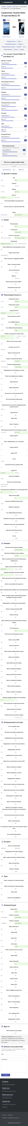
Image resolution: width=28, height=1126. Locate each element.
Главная (3, 6)
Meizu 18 (3, 66)
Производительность (10, 44)
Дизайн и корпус (11, 41)
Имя (2, 1054)
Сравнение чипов (6, 1097)
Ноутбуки (4, 1107)
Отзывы (22, 49)
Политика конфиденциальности (10, 1117)
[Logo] (7, 2)
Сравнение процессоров (8, 1104)
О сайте (4, 1115)
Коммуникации (8, 49)
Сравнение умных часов (8, 1091)
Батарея (19, 46)
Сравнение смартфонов (8, 1084)
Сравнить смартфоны (13, 6)
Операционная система (8, 46)
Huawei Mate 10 (5, 63)
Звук (24, 46)
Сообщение (4, 1059)
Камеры (20, 44)
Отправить (5, 1075)
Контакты (10, 1115)
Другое (16, 49)
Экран (19, 41)
